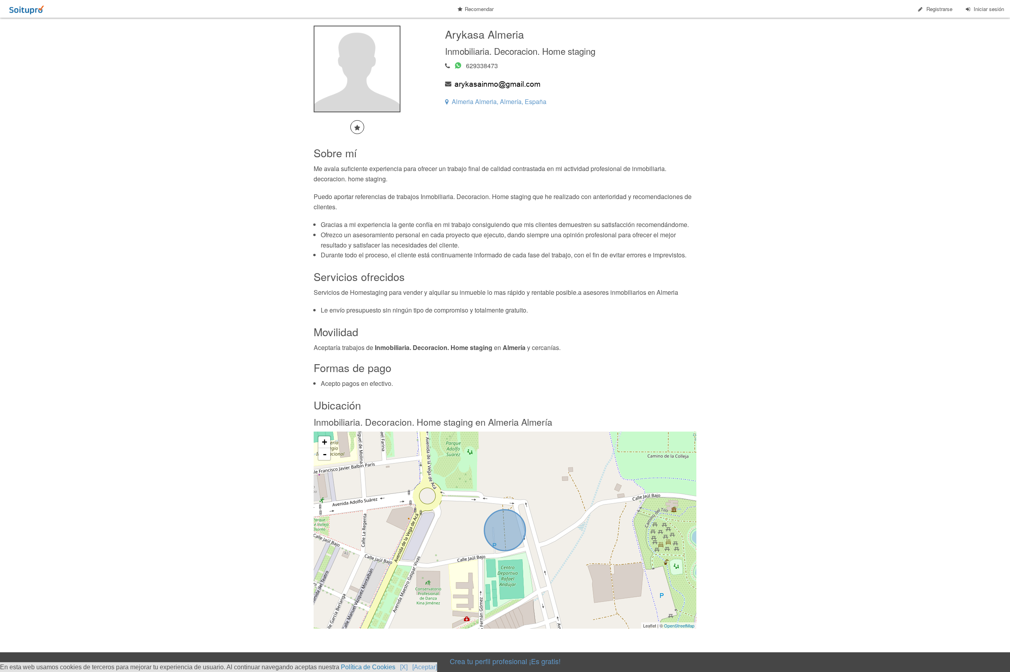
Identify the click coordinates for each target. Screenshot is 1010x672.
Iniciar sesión (989, 9)
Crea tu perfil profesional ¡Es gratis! (505, 661)
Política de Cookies (368, 667)
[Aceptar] (424, 667)
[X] (404, 667)
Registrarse (939, 9)
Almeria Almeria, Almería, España (499, 101)
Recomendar (479, 9)
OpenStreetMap (679, 625)
